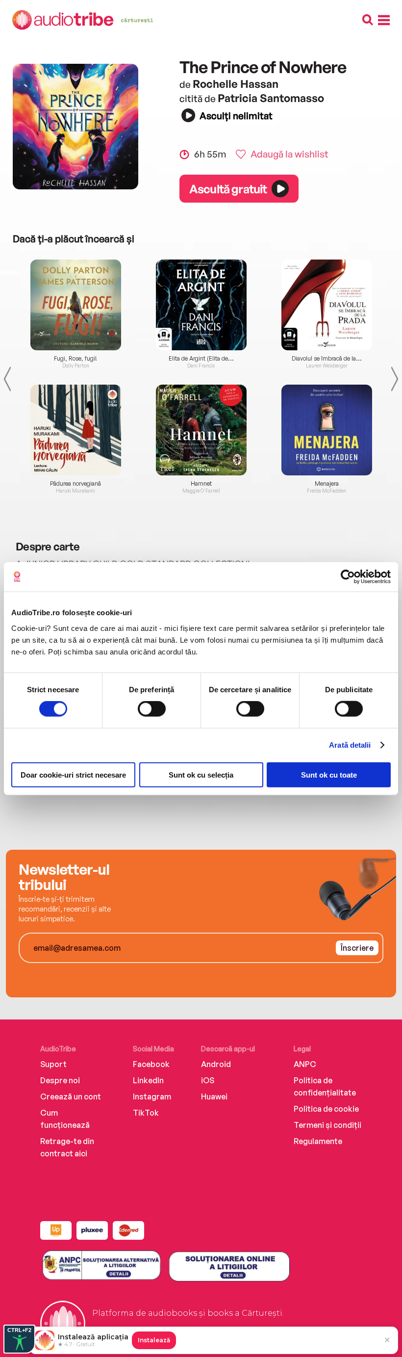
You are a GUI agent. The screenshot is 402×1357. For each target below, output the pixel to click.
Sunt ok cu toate (329, 774)
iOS (207, 1080)
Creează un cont (70, 1096)
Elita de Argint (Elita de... (201, 358)
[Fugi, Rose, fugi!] (75, 305)
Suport (53, 1064)
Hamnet (201, 483)
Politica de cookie (326, 1109)
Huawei (214, 1096)
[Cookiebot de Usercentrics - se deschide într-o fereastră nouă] (348, 577)
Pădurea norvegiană (75, 483)
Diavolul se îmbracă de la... (327, 358)
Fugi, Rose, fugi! (75, 358)
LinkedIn (148, 1080)
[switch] (152, 709)
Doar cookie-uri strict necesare (73, 774)
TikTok (146, 1113)
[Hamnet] (201, 430)
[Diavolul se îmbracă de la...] (326, 305)
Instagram (152, 1096)
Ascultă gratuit (228, 189)
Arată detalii (350, 745)
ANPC (305, 1064)
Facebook (151, 1064)
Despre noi (60, 1080)
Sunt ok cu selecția (201, 774)
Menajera (327, 483)
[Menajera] (326, 430)
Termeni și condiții (327, 1125)
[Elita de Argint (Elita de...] (201, 305)
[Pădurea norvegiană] (75, 430)
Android (216, 1064)
